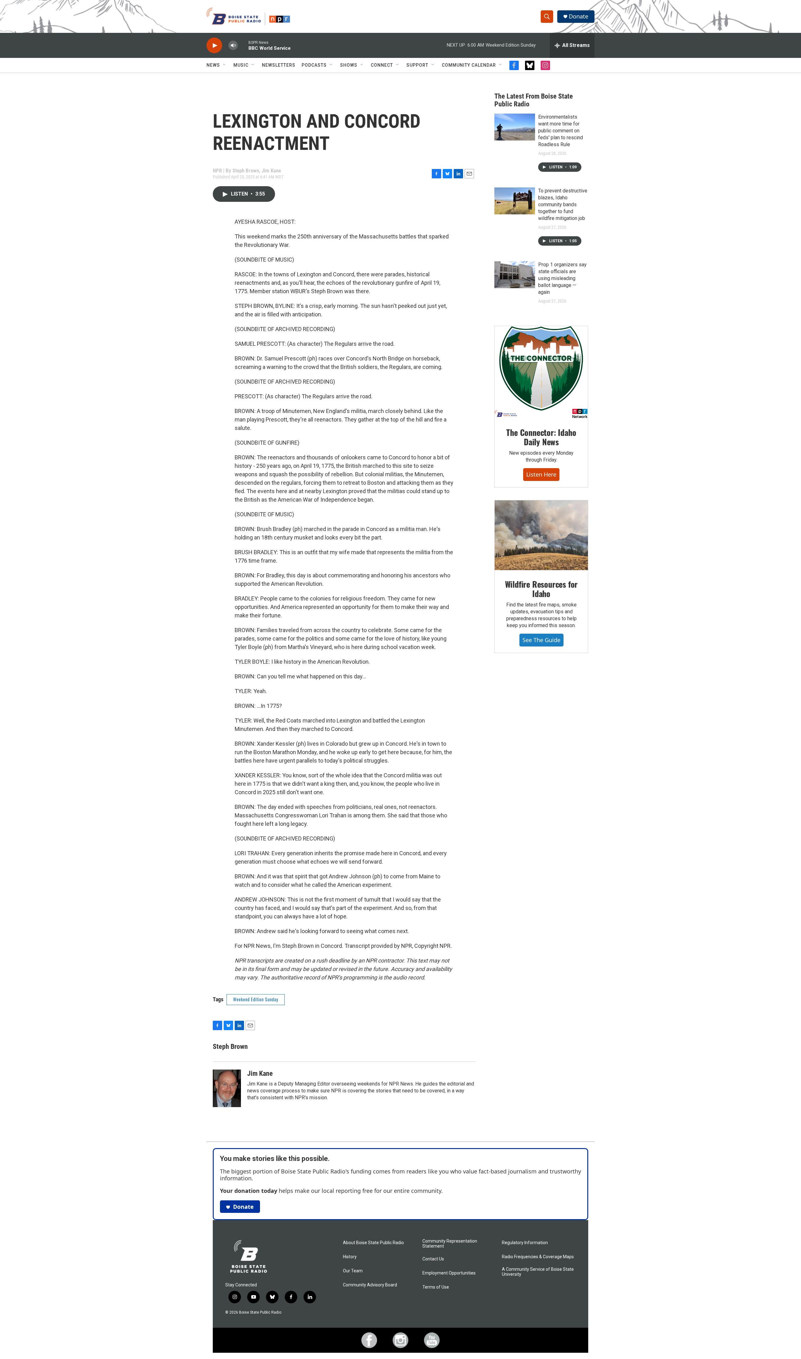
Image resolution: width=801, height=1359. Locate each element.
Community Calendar (469, 65)
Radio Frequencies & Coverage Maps (538, 1256)
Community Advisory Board (370, 1285)
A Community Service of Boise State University (538, 1272)
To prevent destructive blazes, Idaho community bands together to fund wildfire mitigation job (562, 204)
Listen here (541, 474)
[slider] (243, 45)
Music (240, 65)
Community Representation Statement (449, 1244)
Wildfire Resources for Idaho (541, 589)
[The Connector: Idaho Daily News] (541, 372)
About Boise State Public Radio (373, 1242)
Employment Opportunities (449, 1273)
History (350, 1256)
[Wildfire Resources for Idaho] (541, 535)
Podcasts (314, 65)
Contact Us (433, 1259)
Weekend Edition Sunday (255, 999)
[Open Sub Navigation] (224, 65)
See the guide (541, 640)
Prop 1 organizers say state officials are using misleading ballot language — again (562, 278)
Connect (382, 65)
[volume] (233, 45)
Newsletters (278, 65)
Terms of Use (435, 1287)
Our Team (353, 1271)
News (213, 65)
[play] (214, 45)
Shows (348, 65)
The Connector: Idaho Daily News (541, 437)
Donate (578, 16)
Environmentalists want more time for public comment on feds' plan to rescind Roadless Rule (560, 130)
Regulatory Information (525, 1242)
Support (417, 65)
